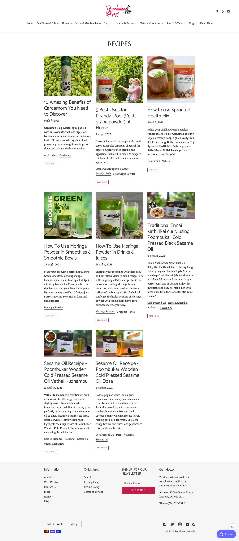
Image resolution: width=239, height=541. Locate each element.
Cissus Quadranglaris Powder (112, 169)
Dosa (118, 434)
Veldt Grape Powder (124, 174)
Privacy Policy (92, 482)
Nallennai (152, 307)
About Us (49, 477)
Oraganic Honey (126, 312)
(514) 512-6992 (176, 503)
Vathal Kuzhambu (54, 443)
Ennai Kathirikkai (177, 302)
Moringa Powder (53, 307)
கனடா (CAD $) (55, 524)
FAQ (46, 501)
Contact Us (50, 487)
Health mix (153, 161)
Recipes (48, 496)
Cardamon (65, 155)
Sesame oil (166, 307)
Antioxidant (50, 155)
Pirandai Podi (103, 173)
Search (87, 477)
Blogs (47, 491)
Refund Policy (92, 487)
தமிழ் (74, 524)
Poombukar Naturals (185, 531)
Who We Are (51, 482)
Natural (166, 161)
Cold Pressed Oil (156, 302)
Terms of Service (93, 491)
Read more (50, 164)
